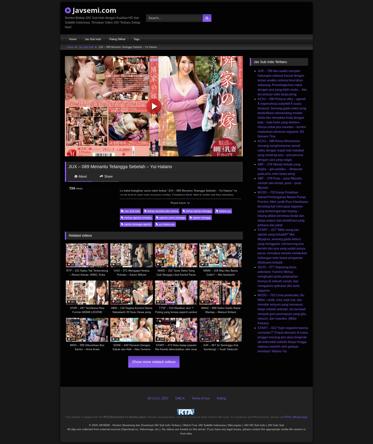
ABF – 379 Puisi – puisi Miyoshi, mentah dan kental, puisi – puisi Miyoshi (280, 183)
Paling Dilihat (117, 39)
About (82, 176)
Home (73, 39)
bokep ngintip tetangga (198, 210)
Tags (136, 39)
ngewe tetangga (202, 217)
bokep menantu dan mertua (162, 210)
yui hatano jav (167, 224)
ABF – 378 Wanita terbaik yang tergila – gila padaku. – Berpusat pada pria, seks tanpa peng (280, 169)
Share (108, 176)
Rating (221, 398)
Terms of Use (201, 398)
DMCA (180, 398)
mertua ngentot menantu (138, 217)
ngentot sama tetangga (172, 217)
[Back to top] (361, 432)
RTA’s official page (296, 417)
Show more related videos (154, 362)
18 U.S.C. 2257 (157, 398)
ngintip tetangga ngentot (137, 224)
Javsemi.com (93, 10)
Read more (178, 203)
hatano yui (225, 210)
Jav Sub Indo (93, 39)
